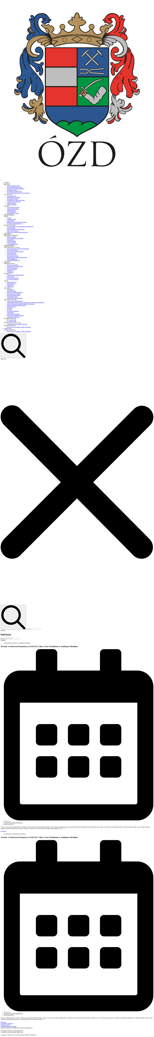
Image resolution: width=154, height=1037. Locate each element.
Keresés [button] (3, 640)
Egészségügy (7, 234)
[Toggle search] (13, 346)
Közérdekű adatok (5, 1025)
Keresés (3, 638)
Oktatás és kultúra (8, 215)
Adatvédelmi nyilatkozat (7, 1023)
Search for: (3, 359)
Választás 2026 (8, 328)
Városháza (6, 262)
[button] (77, 482)
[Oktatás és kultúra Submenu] (14, 215)
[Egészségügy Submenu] (12, 234)
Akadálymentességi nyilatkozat (8, 1026)
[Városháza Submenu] (11, 262)
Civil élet (6, 182)
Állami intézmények (9, 245)
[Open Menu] (1, 180)
